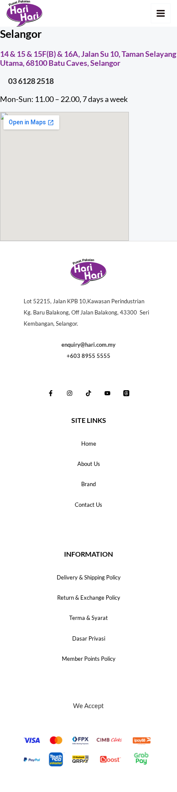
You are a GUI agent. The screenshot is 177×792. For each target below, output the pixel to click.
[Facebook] (51, 393)
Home (88, 443)
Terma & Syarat (88, 617)
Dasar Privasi (88, 638)
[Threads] (126, 393)
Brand (88, 484)
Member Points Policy (89, 658)
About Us (88, 463)
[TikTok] (88, 393)
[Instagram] (70, 393)
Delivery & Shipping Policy (89, 577)
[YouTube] (107, 393)
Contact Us (88, 504)
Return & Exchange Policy (88, 597)
